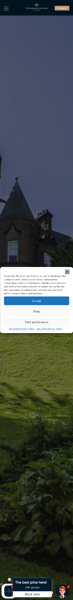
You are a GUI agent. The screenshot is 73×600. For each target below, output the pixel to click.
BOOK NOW (62, 8)
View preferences (36, 322)
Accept (36, 301)
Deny (36, 311)
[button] (67, 272)
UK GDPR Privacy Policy (22, 328)
